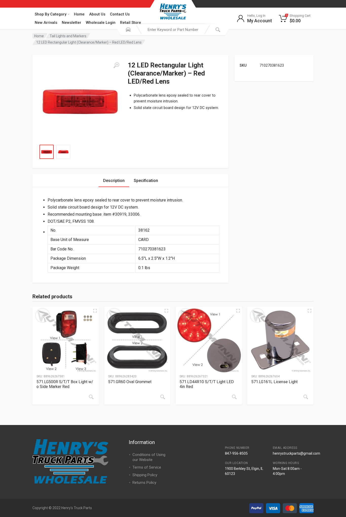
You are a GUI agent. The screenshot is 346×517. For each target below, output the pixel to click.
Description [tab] (114, 180)
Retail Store (130, 22)
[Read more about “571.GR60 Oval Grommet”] (162, 396)
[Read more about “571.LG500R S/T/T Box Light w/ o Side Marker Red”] (91, 396)
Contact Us (120, 14)
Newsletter (71, 22)
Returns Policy (144, 482)
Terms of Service (146, 467)
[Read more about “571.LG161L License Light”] (305, 396)
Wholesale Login (101, 22)
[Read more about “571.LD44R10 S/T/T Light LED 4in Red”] (234, 396)
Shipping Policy (144, 475)
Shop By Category (50, 14)
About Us (97, 14)
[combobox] (173, 30)
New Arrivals (46, 22)
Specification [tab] (146, 180)
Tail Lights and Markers (68, 36)
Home (79, 14)
